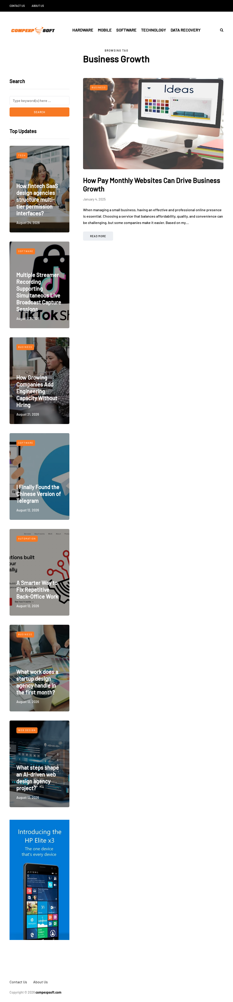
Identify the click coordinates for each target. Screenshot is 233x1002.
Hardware (82, 29)
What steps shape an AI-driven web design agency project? (37, 777)
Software (126, 29)
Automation (27, 538)
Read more (98, 236)
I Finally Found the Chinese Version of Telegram (38, 494)
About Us (38, 5)
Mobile (105, 29)
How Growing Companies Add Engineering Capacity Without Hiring (36, 391)
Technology (153, 29)
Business (25, 347)
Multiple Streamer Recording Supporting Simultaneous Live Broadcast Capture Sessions (38, 291)
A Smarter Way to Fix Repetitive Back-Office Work (37, 589)
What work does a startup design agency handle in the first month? (37, 681)
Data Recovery (186, 29)
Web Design (27, 730)
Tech (22, 155)
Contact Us (17, 5)
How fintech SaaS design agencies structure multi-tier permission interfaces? (37, 199)
